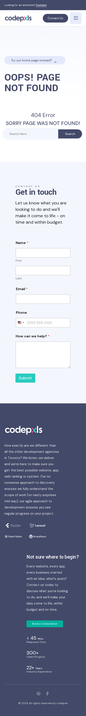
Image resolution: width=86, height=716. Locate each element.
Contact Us (55, 18)
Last (19, 278)
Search (70, 134)
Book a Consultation (44, 623)
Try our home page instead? (31, 60)
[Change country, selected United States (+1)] (21, 322)
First (19, 261)
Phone (21, 312)
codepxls (62, 703)
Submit (25, 378)
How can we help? (33, 336)
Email (22, 289)
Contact (41, 5)
